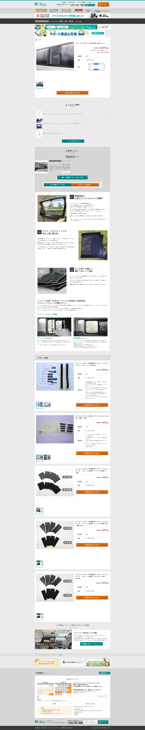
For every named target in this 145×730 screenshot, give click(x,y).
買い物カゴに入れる (73, 93)
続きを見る (65, 172)
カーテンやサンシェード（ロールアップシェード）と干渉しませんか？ (64, 113)
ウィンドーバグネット (52, 654)
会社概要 (64, 2)
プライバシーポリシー (54, 727)
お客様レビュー (91, 2)
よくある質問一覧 (73, 141)
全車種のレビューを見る (58, 184)
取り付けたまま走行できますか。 (54, 133)
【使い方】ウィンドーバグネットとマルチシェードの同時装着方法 (63, 123)
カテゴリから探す (42, 654)
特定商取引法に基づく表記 (67, 727)
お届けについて (102, 696)
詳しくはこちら (58, 713)
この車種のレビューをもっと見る (73, 177)
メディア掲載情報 (82, 2)
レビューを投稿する (86, 184)
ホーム (36, 654)
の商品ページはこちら (91, 644)
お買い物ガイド (72, 2)
